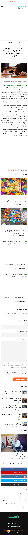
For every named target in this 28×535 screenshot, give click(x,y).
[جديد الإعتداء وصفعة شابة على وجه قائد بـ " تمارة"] (24, 400)
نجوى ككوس (23, 497)
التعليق (25, 339)
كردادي (19, 503)
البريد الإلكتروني (23, 331)
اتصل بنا (24, 530)
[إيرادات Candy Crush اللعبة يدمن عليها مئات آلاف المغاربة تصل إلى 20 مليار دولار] (14, 187)
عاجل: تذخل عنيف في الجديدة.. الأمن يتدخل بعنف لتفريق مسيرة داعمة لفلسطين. (11, 407)
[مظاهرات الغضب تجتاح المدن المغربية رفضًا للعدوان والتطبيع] (24, 425)
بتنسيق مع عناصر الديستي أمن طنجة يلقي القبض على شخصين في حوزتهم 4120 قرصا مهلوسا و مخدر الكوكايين (15, 232)
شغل (24, 507)
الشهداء (11, 500)
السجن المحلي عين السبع (15, 493)
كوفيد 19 (13, 503)
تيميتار (24, 503)
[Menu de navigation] (2, 6)
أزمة (4, 497)
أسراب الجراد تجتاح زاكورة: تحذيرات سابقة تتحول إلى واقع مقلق (11, 392)
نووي (17, 497)
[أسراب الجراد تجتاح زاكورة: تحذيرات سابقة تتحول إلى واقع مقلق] (24, 393)
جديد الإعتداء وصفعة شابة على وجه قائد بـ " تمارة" (11, 399)
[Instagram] (15, 2)
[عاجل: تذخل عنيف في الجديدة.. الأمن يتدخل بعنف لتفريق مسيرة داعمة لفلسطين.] (24, 407)
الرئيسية (17, 42)
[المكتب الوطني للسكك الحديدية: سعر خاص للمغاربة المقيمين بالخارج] (14, 250)
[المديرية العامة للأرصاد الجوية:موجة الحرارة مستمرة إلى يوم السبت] (14, 283)
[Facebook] (18, 2)
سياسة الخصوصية (13, 530)
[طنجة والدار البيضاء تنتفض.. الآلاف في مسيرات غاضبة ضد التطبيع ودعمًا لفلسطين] (24, 416)
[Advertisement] (14, 24)
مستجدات (11, 42)
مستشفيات (10, 497)
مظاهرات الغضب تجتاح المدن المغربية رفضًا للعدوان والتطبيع (12, 424)
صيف (17, 500)
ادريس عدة (23, 500)
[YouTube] (10, 2)
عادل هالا (5, 500)
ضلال (24, 493)
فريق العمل (19, 530)
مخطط (6, 503)
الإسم (25, 323)
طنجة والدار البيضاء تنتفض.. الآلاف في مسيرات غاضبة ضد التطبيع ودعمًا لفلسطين (11, 416)
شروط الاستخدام (5, 530)
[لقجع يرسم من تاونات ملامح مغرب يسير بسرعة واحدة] (14, 443)
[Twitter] (13, 2)
